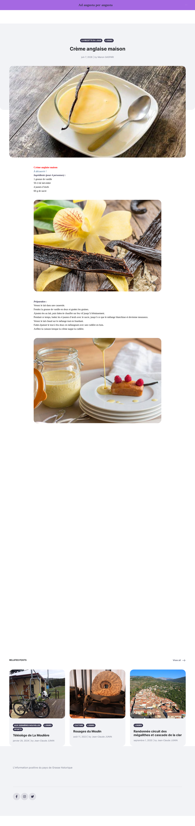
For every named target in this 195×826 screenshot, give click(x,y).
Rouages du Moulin (87, 731)
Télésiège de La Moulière (31, 735)
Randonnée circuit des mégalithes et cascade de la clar (158, 733)
